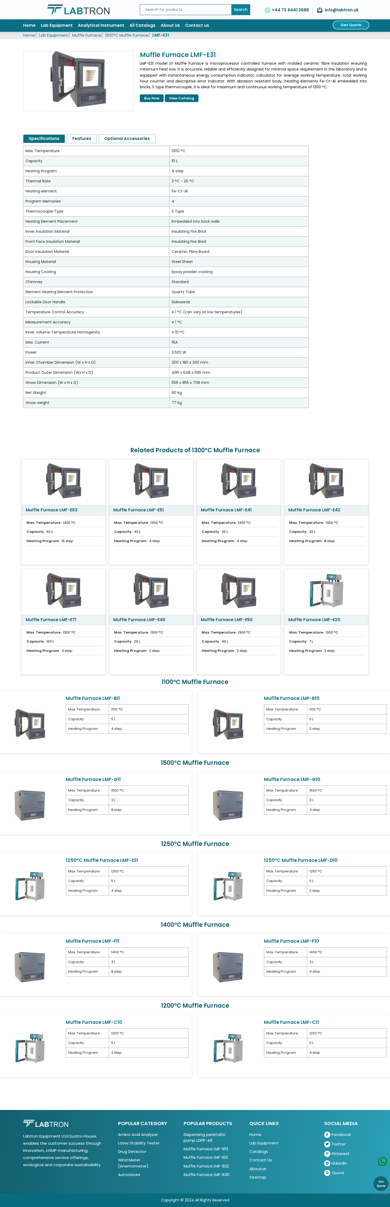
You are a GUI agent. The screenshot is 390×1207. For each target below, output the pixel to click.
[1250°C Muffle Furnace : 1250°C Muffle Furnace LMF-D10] (228, 886)
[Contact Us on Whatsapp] (382, 1154)
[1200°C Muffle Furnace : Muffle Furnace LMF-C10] (30, 1048)
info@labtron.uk (342, 10)
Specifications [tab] (44, 138)
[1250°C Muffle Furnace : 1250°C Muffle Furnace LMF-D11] (30, 886)
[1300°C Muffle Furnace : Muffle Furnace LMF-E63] (64, 482)
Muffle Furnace (86, 35)
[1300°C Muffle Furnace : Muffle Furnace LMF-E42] (326, 482)
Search (241, 9)
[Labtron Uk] (78, 10)
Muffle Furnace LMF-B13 (206, 1149)
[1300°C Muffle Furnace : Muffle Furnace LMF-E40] (151, 592)
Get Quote (351, 25)
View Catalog (181, 98)
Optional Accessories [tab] (127, 138)
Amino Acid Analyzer (138, 1134)
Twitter (339, 1144)
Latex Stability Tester (139, 1143)
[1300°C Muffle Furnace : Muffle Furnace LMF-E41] (239, 482)
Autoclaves (129, 1174)
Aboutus (257, 1168)
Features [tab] (81, 138)
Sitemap (257, 1177)
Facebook (341, 1134)
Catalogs (258, 1151)
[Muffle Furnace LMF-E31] (78, 81)
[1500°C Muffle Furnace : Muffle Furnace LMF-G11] (30, 805)
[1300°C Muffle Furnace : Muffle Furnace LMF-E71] (64, 592)
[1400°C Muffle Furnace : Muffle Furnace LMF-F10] (228, 967)
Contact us (197, 25)
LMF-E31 (160, 35)
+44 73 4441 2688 (290, 10)
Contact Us (260, 1160)
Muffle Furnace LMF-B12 (206, 1157)
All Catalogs (142, 25)
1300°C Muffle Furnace (126, 35)
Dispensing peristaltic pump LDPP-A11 (205, 1137)
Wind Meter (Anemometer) (133, 1163)
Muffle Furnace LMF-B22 (206, 1166)
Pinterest (341, 1153)
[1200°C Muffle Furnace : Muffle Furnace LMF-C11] (228, 1048)
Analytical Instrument (101, 25)
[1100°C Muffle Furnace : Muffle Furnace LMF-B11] (30, 724)
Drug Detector (132, 1151)
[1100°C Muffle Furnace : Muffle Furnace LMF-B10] (228, 724)
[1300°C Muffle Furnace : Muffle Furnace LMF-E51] (151, 482)
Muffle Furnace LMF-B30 (206, 1174)
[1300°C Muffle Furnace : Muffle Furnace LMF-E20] (326, 592)
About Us (170, 25)
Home (29, 25)
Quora (338, 1172)
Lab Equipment (57, 25)
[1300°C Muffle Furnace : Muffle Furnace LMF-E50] (239, 592)
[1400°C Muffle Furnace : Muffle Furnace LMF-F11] (30, 967)
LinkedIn (339, 1163)
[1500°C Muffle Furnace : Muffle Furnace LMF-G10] (228, 805)
